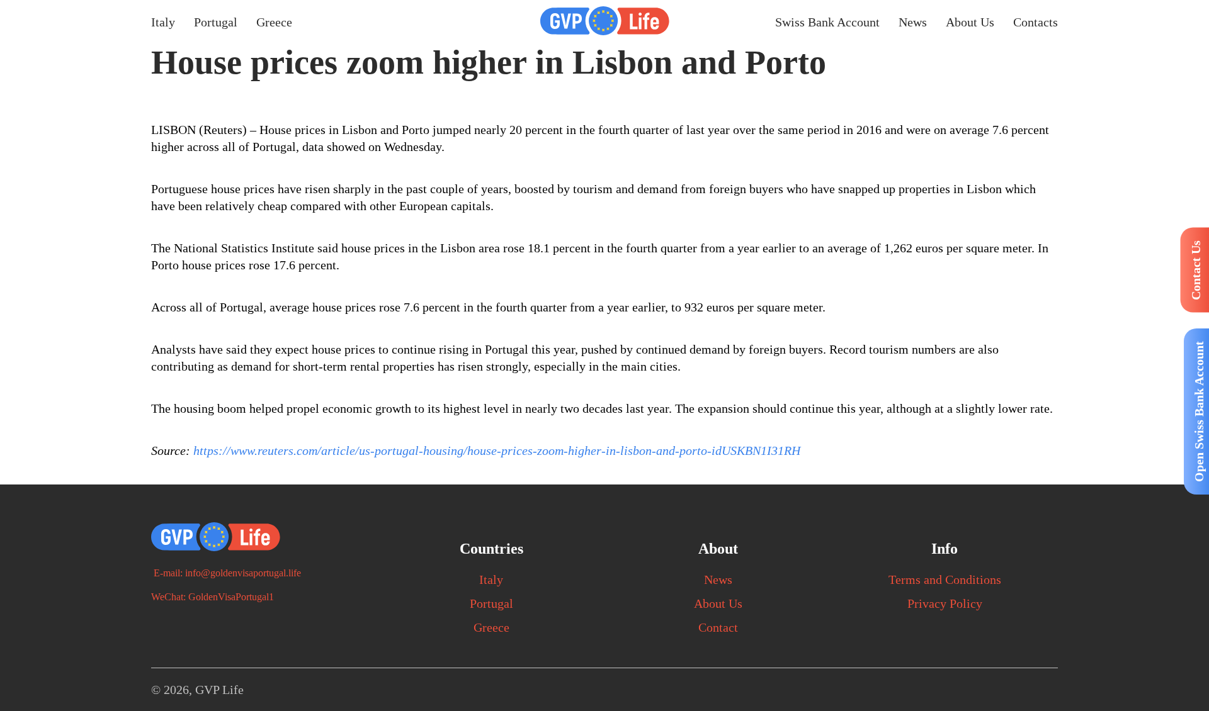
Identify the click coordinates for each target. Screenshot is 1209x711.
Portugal (215, 22)
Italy (163, 22)
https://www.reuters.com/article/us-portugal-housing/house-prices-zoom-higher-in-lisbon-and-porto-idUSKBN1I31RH (496, 450)
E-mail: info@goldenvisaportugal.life (226, 573)
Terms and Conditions (944, 579)
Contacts (1035, 22)
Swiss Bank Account (827, 22)
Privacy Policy (944, 603)
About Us (970, 22)
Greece (274, 22)
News (913, 22)
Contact (718, 627)
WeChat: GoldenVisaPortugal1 (212, 596)
